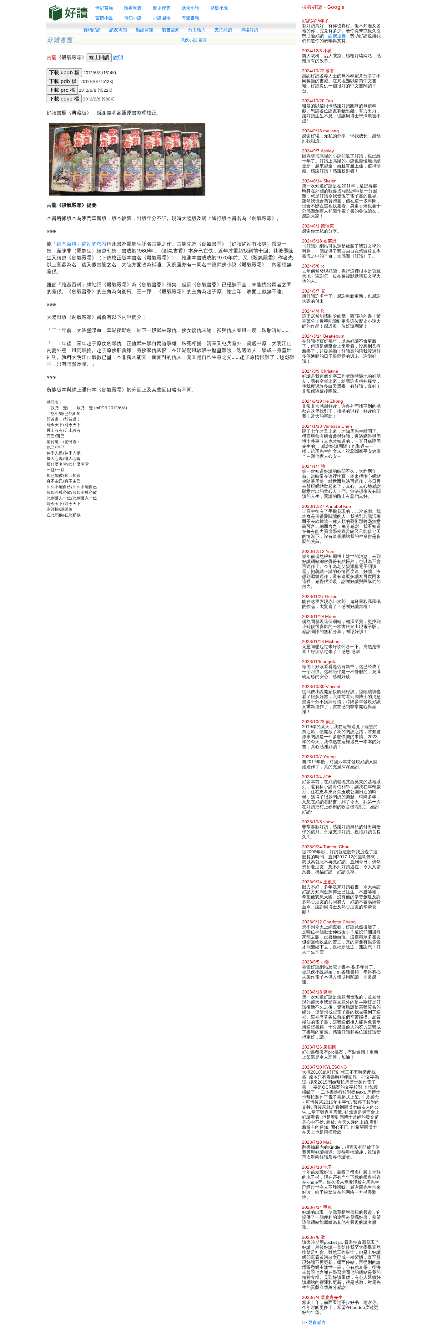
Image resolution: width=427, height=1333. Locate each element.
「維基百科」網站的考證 (79, 244)
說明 (118, 57)
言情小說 (104, 17)
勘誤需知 (144, 29)
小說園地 (161, 17)
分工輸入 (197, 29)
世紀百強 (104, 8)
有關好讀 (92, 29)
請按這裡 (337, 35)
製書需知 (170, 29)
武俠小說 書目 (193, 40)
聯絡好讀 (249, 29)
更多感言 (317, 1322)
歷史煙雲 (161, 8)
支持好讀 (223, 29)
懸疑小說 (219, 8)
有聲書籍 (190, 17)
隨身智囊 (133, 8)
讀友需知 (118, 29)
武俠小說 (190, 8)
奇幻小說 (133, 17)
